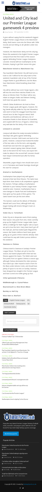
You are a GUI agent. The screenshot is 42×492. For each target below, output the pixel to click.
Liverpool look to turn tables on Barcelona (14, 467)
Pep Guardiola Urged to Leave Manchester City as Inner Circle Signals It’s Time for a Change (16, 351)
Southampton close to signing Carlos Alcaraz (15, 399)
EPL (28, 300)
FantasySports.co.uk (29, 484)
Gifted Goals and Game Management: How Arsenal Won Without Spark (15, 343)
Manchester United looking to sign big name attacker (15, 454)
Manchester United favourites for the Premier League (15, 446)
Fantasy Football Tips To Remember (12, 336)
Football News (8, 14)
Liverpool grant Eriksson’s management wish (15, 379)
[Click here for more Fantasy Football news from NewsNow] (13, 8)
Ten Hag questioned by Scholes (11, 373)
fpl (28, 304)
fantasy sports (20, 304)
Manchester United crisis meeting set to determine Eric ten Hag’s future (13, 367)
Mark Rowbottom (8, 449)
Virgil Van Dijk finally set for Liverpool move (14, 474)
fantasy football (9, 304)
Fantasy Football (8, 334)
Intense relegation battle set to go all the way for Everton (15, 386)
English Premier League (17, 300)
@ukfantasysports (11, 434)
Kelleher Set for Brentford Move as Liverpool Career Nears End (15, 359)
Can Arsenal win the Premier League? (13, 393)
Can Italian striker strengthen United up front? (15, 461)
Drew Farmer (9, 32)
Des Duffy (6, 469)
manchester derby (10, 307)
